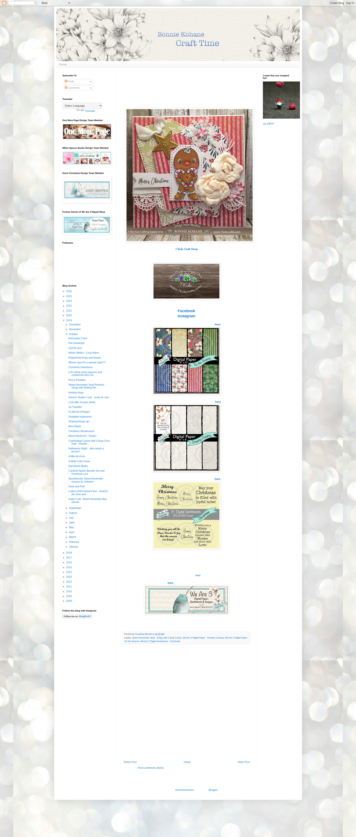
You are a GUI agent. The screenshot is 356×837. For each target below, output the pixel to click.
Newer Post (130, 762)
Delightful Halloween (80, 416)
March (73, 537)
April (72, 532)
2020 (69, 315)
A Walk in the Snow (79, 461)
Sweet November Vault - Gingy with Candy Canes (157, 637)
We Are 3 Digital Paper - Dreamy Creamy (203, 637)
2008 (69, 601)
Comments (73, 87)
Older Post (243, 762)
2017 (69, 557)
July (71, 517)
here (218, 401)
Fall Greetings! (76, 343)
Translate (90, 111)
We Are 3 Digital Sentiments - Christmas (160, 641)
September (75, 508)
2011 (69, 586)
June (72, 522)
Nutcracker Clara (77, 338)
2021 (69, 310)
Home (63, 64)
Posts (70, 81)
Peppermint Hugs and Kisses (84, 357)
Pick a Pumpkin (77, 380)
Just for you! (75, 348)
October (73, 334)
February (74, 542)
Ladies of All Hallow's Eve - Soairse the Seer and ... (88, 493)
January (74, 546)
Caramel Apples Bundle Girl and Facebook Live (86, 472)
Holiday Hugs (76, 392)
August (73, 512)
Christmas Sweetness (80, 367)
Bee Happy (74, 426)
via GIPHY (268, 123)
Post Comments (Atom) (151, 767)
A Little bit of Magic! (79, 411)
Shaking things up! (78, 421)
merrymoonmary (184, 790)
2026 (69, 291)
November (75, 329)
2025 (69, 296)
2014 (69, 572)
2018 (69, 552)
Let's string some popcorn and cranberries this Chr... (85, 374)
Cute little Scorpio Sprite (81, 402)
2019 (69, 320)
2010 (69, 591)
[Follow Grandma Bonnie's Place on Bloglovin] (77, 617)
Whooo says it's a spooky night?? (86, 362)
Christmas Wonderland (81, 431)
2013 (69, 576)
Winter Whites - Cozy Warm (83, 352)
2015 (69, 567)
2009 (69, 596)
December (75, 324)
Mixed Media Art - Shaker (82, 435)
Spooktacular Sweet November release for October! (85, 480)
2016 (69, 562)
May (71, 527)
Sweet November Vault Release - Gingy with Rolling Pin (86, 386)
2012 (69, 581)
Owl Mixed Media (78, 466)
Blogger (213, 790)
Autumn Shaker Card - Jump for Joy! (88, 397)
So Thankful (75, 407)
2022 (69, 305)
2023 (69, 301)
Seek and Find (76, 486)
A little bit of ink (76, 456)
